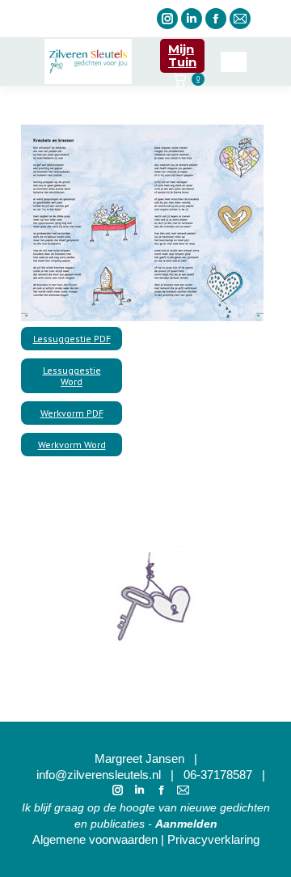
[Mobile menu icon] (234, 62)
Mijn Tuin (182, 55)
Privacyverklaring (213, 839)
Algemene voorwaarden (95, 839)
